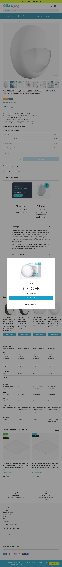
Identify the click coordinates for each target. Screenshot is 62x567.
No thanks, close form (31, 304)
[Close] (53, 260)
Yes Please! (31, 298)
